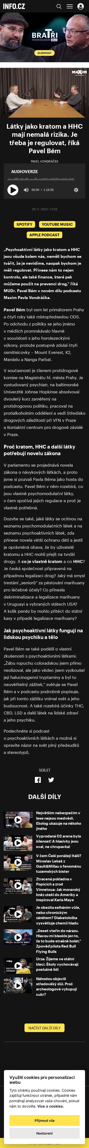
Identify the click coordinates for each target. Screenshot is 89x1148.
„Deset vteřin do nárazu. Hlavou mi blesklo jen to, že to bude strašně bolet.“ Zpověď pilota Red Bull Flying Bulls (58, 941)
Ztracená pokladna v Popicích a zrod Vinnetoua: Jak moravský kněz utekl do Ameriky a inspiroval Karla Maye (58, 889)
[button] (12, 190)
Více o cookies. (50, 1106)
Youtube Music (57, 224)
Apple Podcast (44, 235)
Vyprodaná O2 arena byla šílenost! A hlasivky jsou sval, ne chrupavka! (58, 841)
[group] (26, 190)
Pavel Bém (14, 309)
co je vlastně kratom (42, 561)
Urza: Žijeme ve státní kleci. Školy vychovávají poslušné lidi (57, 964)
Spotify (24, 224)
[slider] (44, 178)
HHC (78, 561)
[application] (44, 93)
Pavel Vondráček (44, 161)
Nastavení (44, 1133)
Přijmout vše (45, 1121)
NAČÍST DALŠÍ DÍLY (44, 1028)
